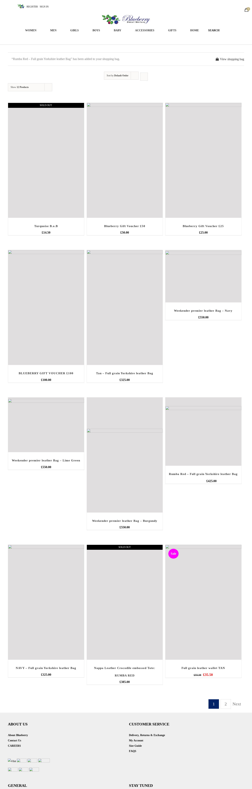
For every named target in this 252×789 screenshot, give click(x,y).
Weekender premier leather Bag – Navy (203, 310)
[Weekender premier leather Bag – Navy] (203, 276)
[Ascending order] (144, 77)
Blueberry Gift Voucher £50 (124, 226)
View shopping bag (232, 59)
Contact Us (14, 740)
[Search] (225, 30)
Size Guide (135, 745)
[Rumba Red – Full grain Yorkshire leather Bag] (203, 431)
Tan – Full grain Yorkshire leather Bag (124, 373)
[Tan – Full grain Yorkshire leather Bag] (125, 307)
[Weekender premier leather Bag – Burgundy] (125, 455)
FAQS (132, 751)
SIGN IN (44, 6)
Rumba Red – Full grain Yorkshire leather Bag (203, 474)
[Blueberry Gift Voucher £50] (125, 160)
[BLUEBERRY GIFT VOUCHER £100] (46, 307)
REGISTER (32, 6)
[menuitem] (33, 30)
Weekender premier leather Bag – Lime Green (46, 460)
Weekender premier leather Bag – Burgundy (124, 520)
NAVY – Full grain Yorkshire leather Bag (46, 668)
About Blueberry (18, 735)
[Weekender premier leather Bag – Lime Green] (46, 424)
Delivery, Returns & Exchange (147, 735)
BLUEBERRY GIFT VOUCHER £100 (46, 373)
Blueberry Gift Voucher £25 (203, 226)
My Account (136, 740)
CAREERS (14, 745)
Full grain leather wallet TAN (203, 668)
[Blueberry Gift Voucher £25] (203, 160)
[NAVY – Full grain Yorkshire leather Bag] (46, 602)
